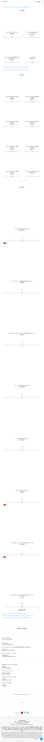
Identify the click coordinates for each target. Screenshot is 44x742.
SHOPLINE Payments (23, 740)
